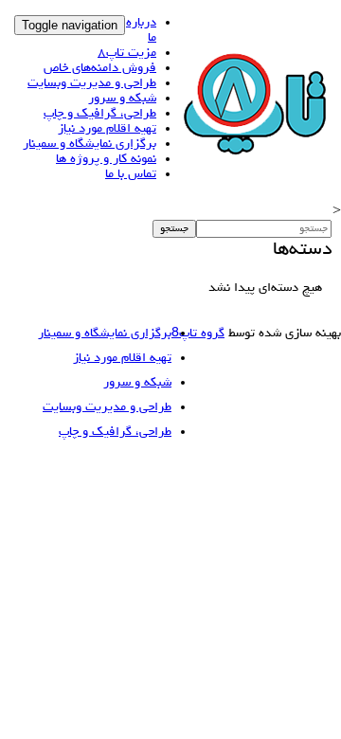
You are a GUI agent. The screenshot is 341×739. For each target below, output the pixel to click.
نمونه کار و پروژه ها (106, 159)
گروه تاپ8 (197, 333)
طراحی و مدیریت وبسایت (91, 83)
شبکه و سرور (122, 98)
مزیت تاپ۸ (127, 53)
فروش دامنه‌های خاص (100, 68)
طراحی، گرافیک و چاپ (100, 113)
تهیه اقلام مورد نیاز (107, 128)
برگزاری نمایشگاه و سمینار (89, 144)
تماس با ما (130, 174)
